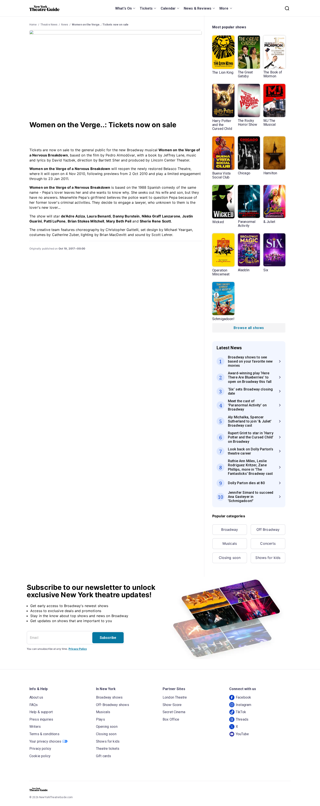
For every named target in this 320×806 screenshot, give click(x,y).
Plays (100, 719)
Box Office (171, 719)
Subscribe (108, 638)
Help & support (41, 712)
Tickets (146, 8)
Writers (35, 727)
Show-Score (172, 705)
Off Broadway (268, 529)
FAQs (33, 705)
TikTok (241, 712)
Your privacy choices (45, 741)
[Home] (44, 8)
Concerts (268, 543)
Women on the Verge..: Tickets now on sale (100, 24)
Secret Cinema (174, 712)
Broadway (229, 529)
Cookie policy (40, 756)
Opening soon (107, 727)
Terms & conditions (44, 734)
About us (36, 697)
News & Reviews (197, 8)
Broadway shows (109, 697)
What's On (123, 8)
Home (33, 24)
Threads (242, 719)
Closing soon (230, 557)
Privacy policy (40, 749)
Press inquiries (41, 719)
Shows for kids (267, 557)
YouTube (242, 734)
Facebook (243, 697)
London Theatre (175, 697)
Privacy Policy (78, 648)
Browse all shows (249, 328)
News (64, 24)
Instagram (243, 705)
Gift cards (103, 756)
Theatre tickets (107, 749)
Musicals (229, 543)
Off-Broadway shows (112, 705)
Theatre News (49, 24)
